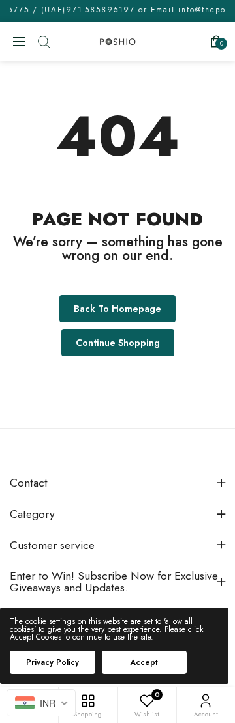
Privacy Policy (52, 662)
